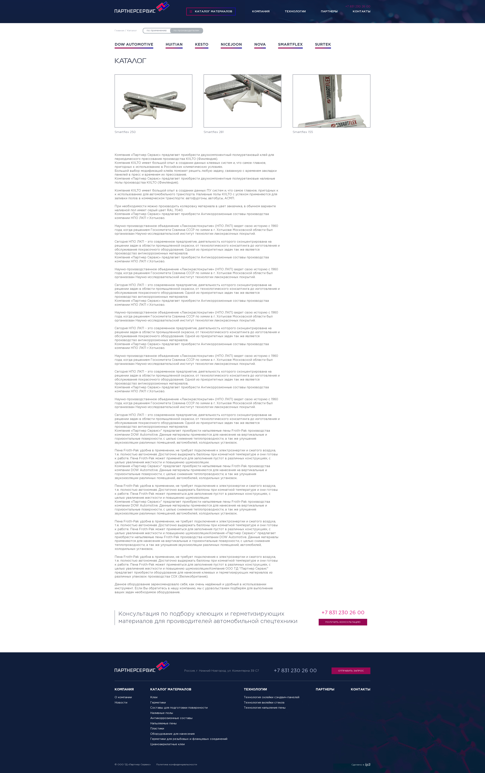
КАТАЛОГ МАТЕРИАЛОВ (213, 11)
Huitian (174, 44)
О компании (123, 697)
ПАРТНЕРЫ (325, 689)
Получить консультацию (343, 622)
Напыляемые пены (163, 723)
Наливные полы (161, 713)
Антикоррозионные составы (171, 718)
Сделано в (357, 765)
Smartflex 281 (214, 132)
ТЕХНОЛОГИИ (255, 689)
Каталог (132, 31)
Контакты (361, 11)
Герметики (158, 702)
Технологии (295, 11)
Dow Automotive (134, 44)
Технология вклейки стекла (264, 702)
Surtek (323, 44)
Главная (119, 31)
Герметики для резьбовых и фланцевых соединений (188, 739)
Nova (260, 44)
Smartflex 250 (125, 132)
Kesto (201, 44)
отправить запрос (351, 671)
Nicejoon (231, 44)
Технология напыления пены (265, 708)
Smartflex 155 (303, 132)
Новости (121, 702)
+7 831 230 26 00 (357, 6)
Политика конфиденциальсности (176, 765)
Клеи (153, 697)
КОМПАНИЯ (124, 689)
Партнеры (329, 11)
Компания (261, 11)
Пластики (157, 728)
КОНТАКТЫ (360, 689)
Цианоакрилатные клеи (167, 744)
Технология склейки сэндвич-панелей (271, 697)
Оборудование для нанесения (172, 734)
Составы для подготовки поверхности (179, 708)
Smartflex (290, 44)
